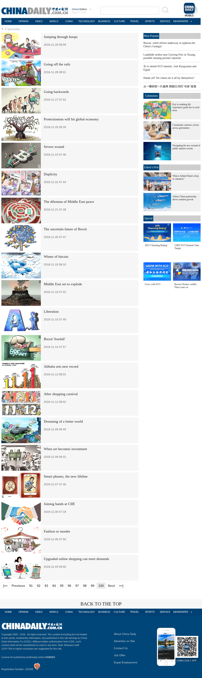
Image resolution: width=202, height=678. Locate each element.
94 (54, 585)
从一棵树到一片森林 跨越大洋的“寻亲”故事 (169, 86)
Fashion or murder (57, 531)
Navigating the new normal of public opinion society (186, 147)
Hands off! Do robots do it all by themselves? (168, 77)
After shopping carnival (61, 394)
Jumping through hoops (61, 37)
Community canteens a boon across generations (185, 126)
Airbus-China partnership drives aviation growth (184, 198)
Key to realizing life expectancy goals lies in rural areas (185, 107)
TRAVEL (134, 21)
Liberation (51, 312)
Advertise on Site (124, 641)
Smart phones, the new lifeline (66, 476)
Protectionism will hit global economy (71, 119)
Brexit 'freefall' (54, 339)
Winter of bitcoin (56, 257)
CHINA (69, 21)
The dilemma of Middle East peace (69, 202)
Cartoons (12, 29)
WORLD (54, 21)
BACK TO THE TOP (101, 603)
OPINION (23, 21)
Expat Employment (125, 662)
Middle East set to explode (63, 284)
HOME (8, 21)
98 (85, 585)
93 (46, 585)
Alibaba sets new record (61, 366)
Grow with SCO (152, 284)
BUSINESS (104, 21)
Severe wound (54, 147)
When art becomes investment (65, 449)
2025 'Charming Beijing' (156, 245)
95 (62, 585)
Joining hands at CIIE (59, 504)
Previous (18, 585)
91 (31, 585)
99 (92, 585)
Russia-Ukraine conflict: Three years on (185, 286)
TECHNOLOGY (86, 21)
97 (77, 585)
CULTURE (119, 21)
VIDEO (38, 21)
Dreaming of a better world (63, 421)
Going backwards (56, 92)
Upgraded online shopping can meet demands (76, 559)
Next (111, 585)
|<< (5, 585)
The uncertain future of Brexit (65, 229)
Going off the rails (57, 64)
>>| (121, 585)
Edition (79, 9)
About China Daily (125, 634)
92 (38, 585)
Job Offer (119, 655)
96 (69, 585)
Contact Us (121, 648)
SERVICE (165, 21)
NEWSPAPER (180, 21)
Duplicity (50, 174)
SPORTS (150, 21)
